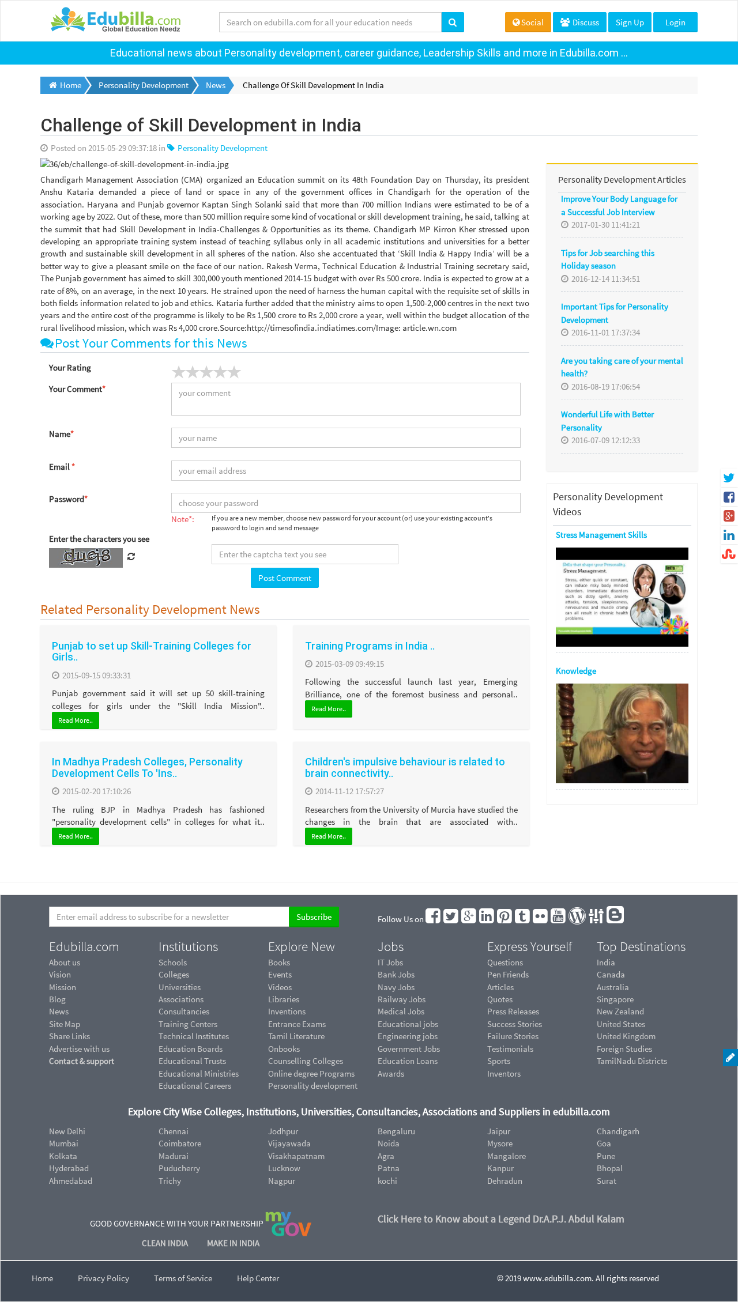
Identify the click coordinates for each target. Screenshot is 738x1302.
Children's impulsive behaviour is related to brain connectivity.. (405, 767)
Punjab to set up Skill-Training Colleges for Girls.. (151, 651)
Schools (173, 962)
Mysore (500, 1143)
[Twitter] (451, 919)
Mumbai (63, 1143)
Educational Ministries (199, 1073)
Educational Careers (195, 1085)
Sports (498, 1060)
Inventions (287, 1011)
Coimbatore (180, 1143)
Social (532, 22)
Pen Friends (508, 974)
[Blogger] (616, 919)
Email (62, 466)
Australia (613, 987)
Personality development (312, 1085)
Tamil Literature (296, 1036)
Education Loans (408, 1060)
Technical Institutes (194, 1036)
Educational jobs (408, 1023)
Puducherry (179, 1168)
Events (280, 974)
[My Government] (288, 1223)
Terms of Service (183, 1278)
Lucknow (284, 1168)
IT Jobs (390, 962)
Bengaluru (396, 1131)
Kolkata (63, 1155)
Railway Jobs (402, 999)
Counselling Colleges (305, 1060)
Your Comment (77, 388)
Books (279, 962)
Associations (181, 999)
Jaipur (498, 1131)
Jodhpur (283, 1131)
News (59, 1011)
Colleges (174, 974)
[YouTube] (559, 919)
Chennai (174, 1131)
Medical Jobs (401, 1011)
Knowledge (576, 670)
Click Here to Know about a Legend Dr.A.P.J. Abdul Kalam (501, 1218)
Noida (389, 1143)
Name (61, 433)
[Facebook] (434, 919)
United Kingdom (626, 1036)
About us (64, 962)
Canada (611, 974)
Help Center (258, 1278)
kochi (387, 1180)
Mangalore (506, 1155)
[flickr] (541, 919)
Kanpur (500, 1168)
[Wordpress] (577, 919)
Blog (57, 999)
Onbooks (284, 1048)
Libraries (283, 999)
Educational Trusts (192, 1060)
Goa (604, 1143)
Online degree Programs (311, 1073)
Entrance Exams (297, 1023)
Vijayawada (289, 1143)
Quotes (500, 999)
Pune (606, 1155)
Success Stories (514, 1023)
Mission (62, 987)
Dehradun (504, 1180)
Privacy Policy (103, 1278)
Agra (386, 1155)
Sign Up (630, 22)
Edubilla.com (84, 946)
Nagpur (281, 1180)
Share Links (69, 1036)
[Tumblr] (523, 919)
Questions (505, 962)
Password (68, 498)
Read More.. (75, 720)
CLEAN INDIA (166, 1242)
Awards (391, 1073)
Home (42, 1278)
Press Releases (513, 1011)
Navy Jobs (396, 987)
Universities (180, 987)
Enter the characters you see (99, 538)
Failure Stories (513, 1036)
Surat (606, 1180)
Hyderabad (69, 1168)
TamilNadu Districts (632, 1060)
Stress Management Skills (601, 534)
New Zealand (620, 1011)
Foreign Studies (624, 1048)
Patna (389, 1168)
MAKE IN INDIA (233, 1242)
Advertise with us (79, 1048)
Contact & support (81, 1060)
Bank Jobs (396, 974)
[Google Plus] (469, 919)
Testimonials (510, 1048)
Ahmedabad (70, 1180)
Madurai (174, 1155)
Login (675, 22)
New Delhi (67, 1131)
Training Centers (188, 1023)
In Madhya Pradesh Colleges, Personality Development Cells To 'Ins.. (147, 767)
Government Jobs (409, 1048)
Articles (500, 987)
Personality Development (222, 147)
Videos (280, 987)
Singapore (615, 999)
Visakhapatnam (296, 1155)
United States (621, 1023)
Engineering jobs (408, 1036)
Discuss (585, 22)
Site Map (64, 1023)
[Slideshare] (597, 919)
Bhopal (610, 1168)
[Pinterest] (505, 919)
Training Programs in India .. (370, 646)
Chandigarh (618, 1131)
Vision (60, 974)
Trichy (170, 1180)
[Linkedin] (487, 919)
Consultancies (184, 1011)
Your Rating (70, 367)
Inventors (504, 1073)
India (606, 962)
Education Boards (191, 1048)
